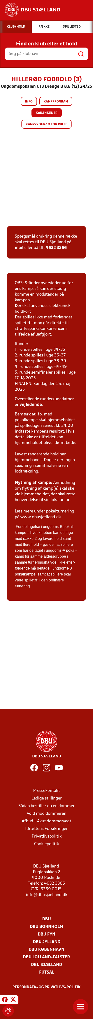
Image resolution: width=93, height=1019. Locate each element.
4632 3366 (56, 248)
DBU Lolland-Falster (46, 957)
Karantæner (46, 113)
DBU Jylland (46, 942)
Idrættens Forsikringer (46, 829)
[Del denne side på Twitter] (13, 1000)
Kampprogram (56, 101)
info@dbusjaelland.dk (46, 895)
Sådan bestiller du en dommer (46, 806)
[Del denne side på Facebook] (5, 1000)
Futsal (46, 972)
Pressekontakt (46, 791)
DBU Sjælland (46, 965)
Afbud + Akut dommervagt (46, 821)
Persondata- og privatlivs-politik (46, 987)
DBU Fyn (46, 934)
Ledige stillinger (46, 798)
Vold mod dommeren (46, 814)
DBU (46, 919)
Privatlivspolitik (47, 836)
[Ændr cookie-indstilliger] (8, 1011)
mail (19, 248)
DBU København (46, 950)
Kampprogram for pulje (46, 124)
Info (29, 101)
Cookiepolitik (46, 844)
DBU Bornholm (46, 927)
